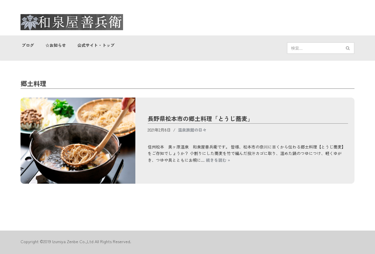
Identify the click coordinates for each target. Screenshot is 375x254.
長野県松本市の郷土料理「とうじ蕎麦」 (200, 118)
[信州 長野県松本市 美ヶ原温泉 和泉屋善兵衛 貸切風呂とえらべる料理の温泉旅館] (72, 22)
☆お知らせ (55, 45)
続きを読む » (218, 160)
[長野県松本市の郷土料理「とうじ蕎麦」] (78, 141)
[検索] (347, 48)
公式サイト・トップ (96, 45)
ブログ (28, 45)
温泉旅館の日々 (192, 130)
